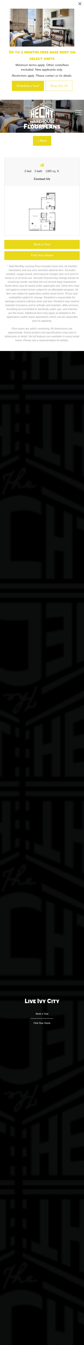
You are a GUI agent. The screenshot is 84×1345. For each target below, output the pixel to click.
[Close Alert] (80, 5)
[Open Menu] (78, 112)
